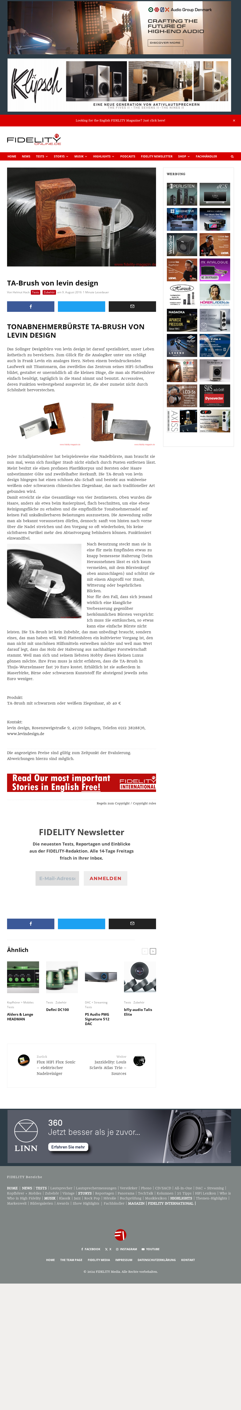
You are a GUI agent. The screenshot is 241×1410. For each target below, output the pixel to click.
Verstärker (128, 1188)
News (26, 156)
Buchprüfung (130, 1198)
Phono (146, 1188)
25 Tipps (184, 1193)
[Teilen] (30, 306)
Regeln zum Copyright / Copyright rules (126, 803)
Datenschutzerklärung (157, 1260)
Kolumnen (165, 1193)
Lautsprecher (61, 1188)
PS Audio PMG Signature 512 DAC (97, 1019)
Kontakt (188, 1260)
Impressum (123, 1260)
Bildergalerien (41, 1203)
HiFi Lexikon (205, 1193)
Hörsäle (110, 1198)
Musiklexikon (156, 1198)
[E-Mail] (132, 306)
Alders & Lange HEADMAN (20, 1016)
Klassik (64, 1198)
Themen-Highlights (211, 1198)
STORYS (85, 1193)
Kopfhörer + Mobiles (20, 1002)
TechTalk (145, 1193)
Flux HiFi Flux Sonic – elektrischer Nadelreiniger (56, 1065)
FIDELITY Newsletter (157, 156)
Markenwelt (17, 1203)
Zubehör (49, 292)
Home (12, 156)
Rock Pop (92, 1198)
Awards (63, 1203)
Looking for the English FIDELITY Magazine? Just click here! (120, 120)
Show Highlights (86, 1203)
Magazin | (138, 1203)
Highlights (102, 156)
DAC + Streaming (96, 1002)
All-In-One (183, 1188)
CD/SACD (163, 1188)
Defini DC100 (57, 1009)
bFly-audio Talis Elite (138, 1012)
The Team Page (71, 1260)
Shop (182, 156)
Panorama (126, 1193)
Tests (40, 156)
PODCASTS (127, 156)
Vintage (69, 1193)
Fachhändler (206, 156)
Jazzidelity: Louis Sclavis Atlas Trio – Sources (107, 1065)
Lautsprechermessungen (96, 1188)
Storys (59, 156)
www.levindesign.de (25, 734)
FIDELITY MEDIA (99, 1260)
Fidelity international (170, 1203)
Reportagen (104, 1193)
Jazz (77, 1198)
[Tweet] (81, 306)
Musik (79, 156)
